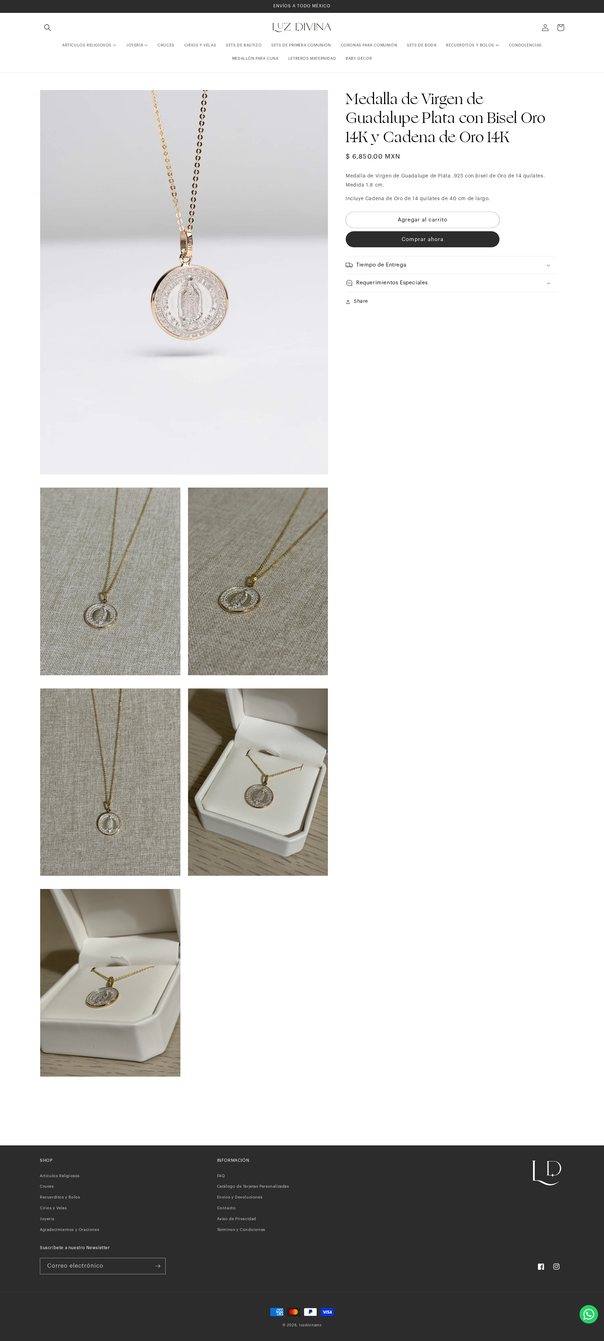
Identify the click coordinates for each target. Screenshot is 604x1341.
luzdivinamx (310, 1325)
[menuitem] (89, 45)
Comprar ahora (423, 239)
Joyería (47, 1219)
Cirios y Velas (53, 1208)
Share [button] (361, 301)
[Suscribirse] (157, 1266)
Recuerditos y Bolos (60, 1197)
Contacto (226, 1208)
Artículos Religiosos (60, 1176)
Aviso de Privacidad (236, 1219)
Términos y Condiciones (241, 1230)
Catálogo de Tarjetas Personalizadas (253, 1186)
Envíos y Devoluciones (240, 1197)
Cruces (47, 1186)
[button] (47, 27)
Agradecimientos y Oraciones (69, 1230)
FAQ (221, 1176)
